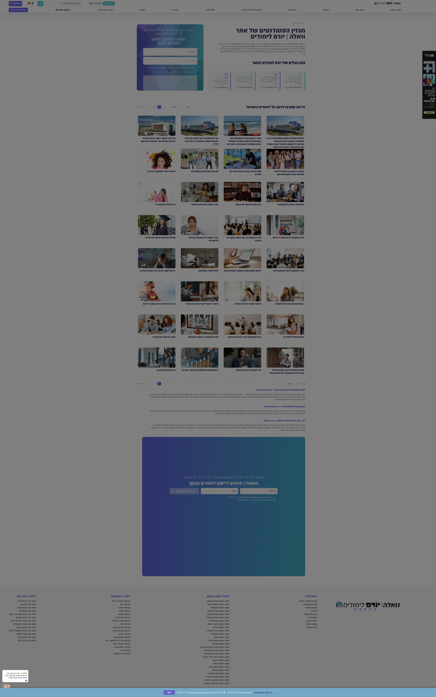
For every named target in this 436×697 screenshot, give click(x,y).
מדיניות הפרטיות (194, 692)
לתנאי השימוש (207, 692)
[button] (15, 673)
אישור (169, 692)
